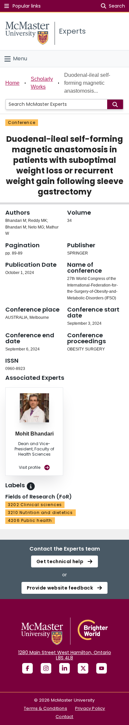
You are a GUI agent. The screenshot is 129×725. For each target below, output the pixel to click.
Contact (64, 716)
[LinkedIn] (64, 668)
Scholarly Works (42, 83)
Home (12, 83)
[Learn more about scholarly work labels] (31, 486)
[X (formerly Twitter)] (83, 668)
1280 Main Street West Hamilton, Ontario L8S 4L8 (64, 655)
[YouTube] (101, 668)
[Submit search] (115, 104)
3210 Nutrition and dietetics (40, 512)
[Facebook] (27, 668)
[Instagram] (46, 668)
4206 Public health (30, 520)
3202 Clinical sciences (35, 504)
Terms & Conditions (45, 708)
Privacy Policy (90, 708)
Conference (21, 122)
